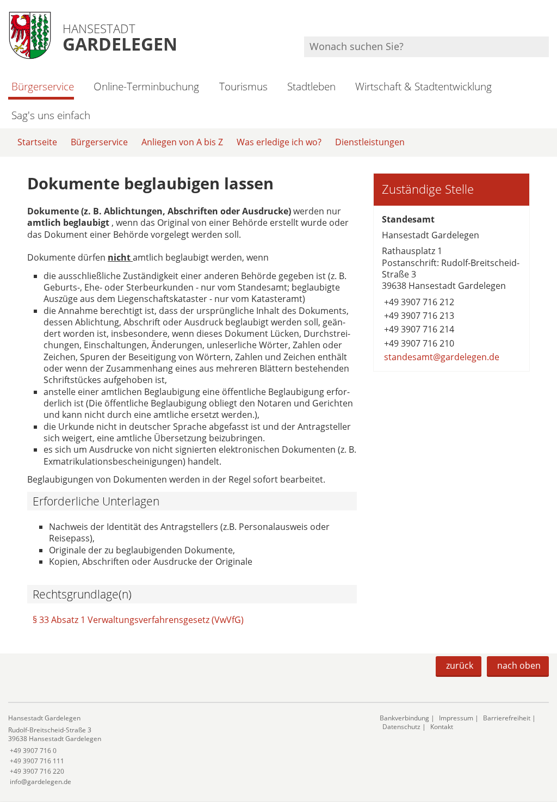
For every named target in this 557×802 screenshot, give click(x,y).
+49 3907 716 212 (418, 302)
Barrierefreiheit (506, 718)
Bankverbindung (404, 718)
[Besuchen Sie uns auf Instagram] (547, 22)
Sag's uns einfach (50, 115)
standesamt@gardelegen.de (440, 357)
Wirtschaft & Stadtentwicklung (423, 86)
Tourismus (243, 86)
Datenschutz (401, 726)
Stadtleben (311, 86)
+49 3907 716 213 (418, 316)
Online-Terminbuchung (146, 86)
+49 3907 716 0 (32, 750)
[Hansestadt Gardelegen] (185, 750)
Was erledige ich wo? (279, 142)
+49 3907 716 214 (418, 329)
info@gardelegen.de (39, 781)
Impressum (456, 718)
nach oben (519, 665)
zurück (459, 665)
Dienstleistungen (370, 142)
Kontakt (441, 726)
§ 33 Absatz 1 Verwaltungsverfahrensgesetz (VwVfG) (138, 620)
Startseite (37, 142)
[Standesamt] (451, 288)
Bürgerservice (42, 86)
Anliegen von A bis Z (182, 142)
